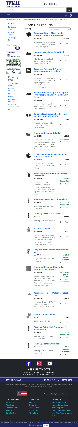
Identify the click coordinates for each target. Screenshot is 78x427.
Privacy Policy (33, 413)
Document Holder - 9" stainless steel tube (51, 294)
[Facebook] (28, 363)
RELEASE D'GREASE (42, 228)
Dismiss (45, 425)
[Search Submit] (69, 9)
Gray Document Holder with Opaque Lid (51, 250)
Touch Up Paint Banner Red (46, 343)
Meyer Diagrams (58, 408)
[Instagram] (39, 363)
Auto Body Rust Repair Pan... (31, 19)
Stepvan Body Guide (59, 402)
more (53, 87)
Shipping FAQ (33, 410)
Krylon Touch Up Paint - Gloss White (50, 199)
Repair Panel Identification (61, 410)
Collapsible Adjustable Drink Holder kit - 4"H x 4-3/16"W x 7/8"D (50, 115)
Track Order (10, 405)
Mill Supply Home (12, 19)
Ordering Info (34, 408)
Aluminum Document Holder (47, 133)
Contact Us (33, 405)
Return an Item (11, 408)
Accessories (47, 19)
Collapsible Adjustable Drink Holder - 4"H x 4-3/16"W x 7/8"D (51, 155)
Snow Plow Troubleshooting (62, 413)
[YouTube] (49, 363)
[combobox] (36, 9)
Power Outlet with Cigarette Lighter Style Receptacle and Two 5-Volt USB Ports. (51, 94)
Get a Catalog (11, 413)
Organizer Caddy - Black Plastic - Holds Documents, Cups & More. (49, 34)
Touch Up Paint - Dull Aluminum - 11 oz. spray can (50, 328)
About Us (32, 402)
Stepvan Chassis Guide (60, 405)
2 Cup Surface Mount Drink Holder (50, 52)
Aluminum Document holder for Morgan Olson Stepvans (49, 268)
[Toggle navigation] (8, 15)
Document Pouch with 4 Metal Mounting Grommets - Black (48, 70)
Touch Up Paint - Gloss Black (47, 213)
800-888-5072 (50, 3)
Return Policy (10, 410)
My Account (10, 402)
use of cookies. (36, 425)
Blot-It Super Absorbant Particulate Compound (50, 174)
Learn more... (49, 386)
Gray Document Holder (44, 314)
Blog (53, 415)
